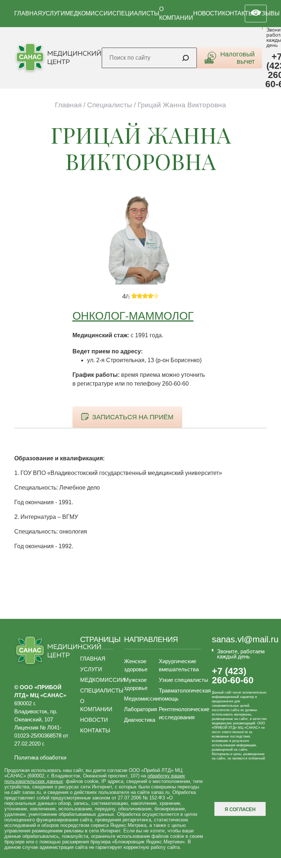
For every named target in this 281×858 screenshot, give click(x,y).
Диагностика (139, 720)
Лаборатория (140, 709)
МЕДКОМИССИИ (88, 13)
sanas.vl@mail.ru (245, 639)
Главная (68, 105)
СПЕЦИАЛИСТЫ (135, 13)
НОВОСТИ (207, 13)
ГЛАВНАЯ (28, 13)
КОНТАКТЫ (238, 13)
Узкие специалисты (183, 680)
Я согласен (240, 809)
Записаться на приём (132, 417)
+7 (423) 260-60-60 (233, 675)
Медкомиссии (141, 698)
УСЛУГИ (53, 13)
